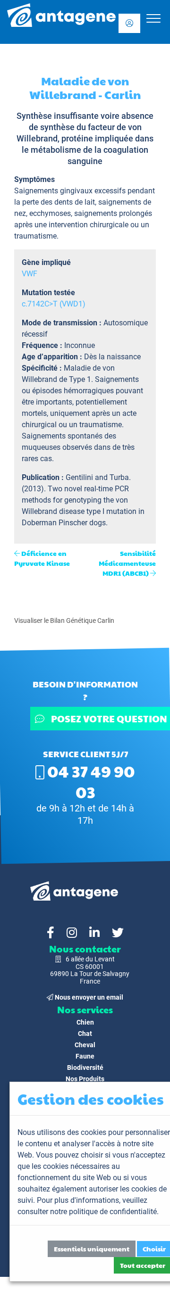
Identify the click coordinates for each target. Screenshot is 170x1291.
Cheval (85, 1045)
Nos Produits (85, 1079)
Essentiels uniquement (91, 1248)
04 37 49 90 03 (89, 781)
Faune (85, 1056)
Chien (85, 1022)
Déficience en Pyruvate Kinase (42, 558)
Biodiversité (85, 1067)
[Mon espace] (129, 23)
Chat (85, 1033)
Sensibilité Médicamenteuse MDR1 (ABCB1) (127, 563)
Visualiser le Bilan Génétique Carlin (64, 620)
